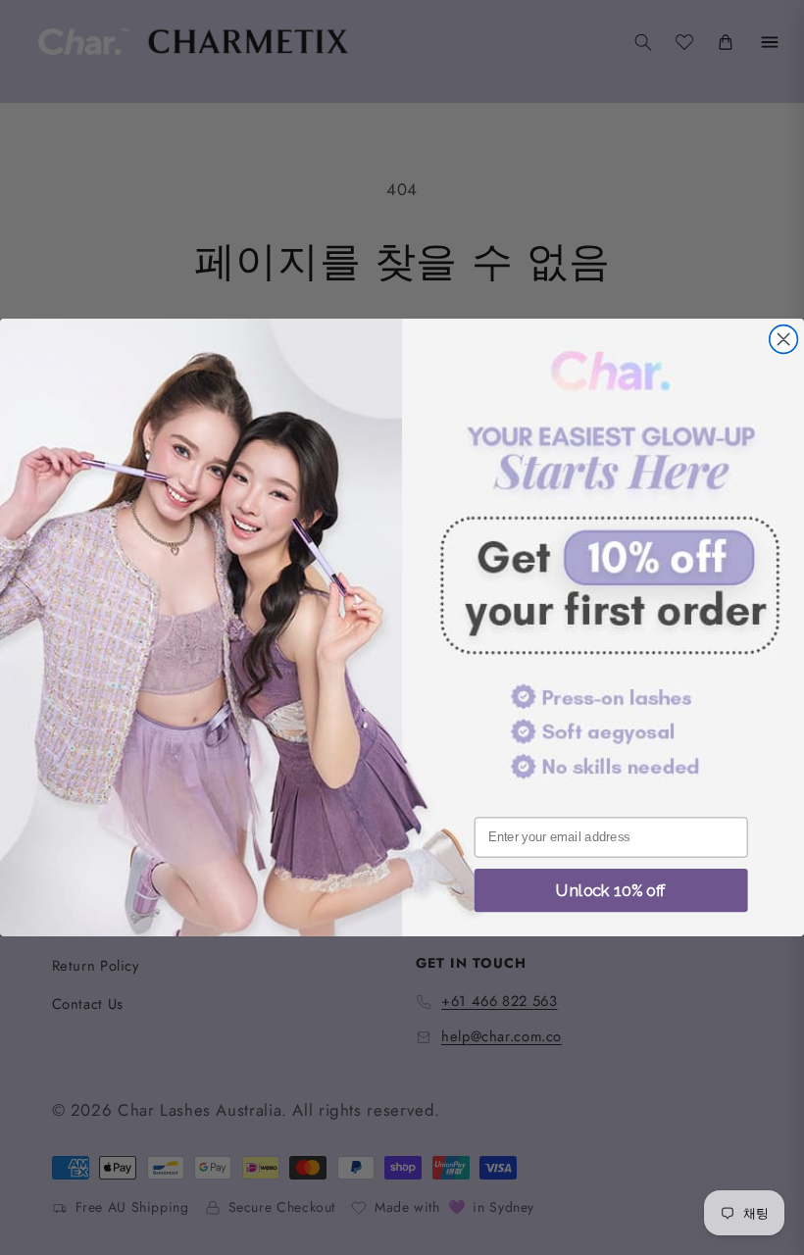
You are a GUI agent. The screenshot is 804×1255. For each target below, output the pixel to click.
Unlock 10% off (611, 890)
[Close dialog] (784, 340)
